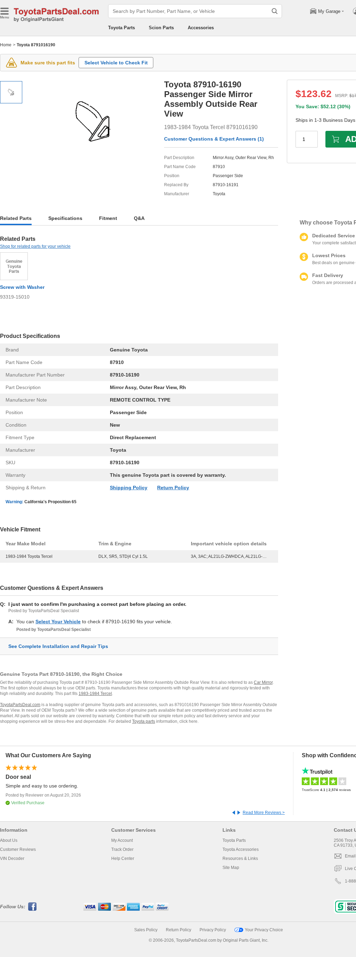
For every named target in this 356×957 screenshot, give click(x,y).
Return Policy (173, 487)
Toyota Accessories (240, 849)
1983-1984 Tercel (95, 693)
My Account (122, 840)
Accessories (201, 27)
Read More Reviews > (264, 812)
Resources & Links (240, 858)
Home (5, 44)
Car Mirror (263, 682)
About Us (8, 840)
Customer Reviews (18, 849)
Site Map (230, 867)
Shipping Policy (128, 487)
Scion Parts (161, 27)
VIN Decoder (12, 858)
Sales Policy (145, 929)
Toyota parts (143, 721)
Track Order (122, 849)
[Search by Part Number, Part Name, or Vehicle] (274, 11)
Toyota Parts (121, 27)
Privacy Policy (213, 929)
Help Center (122, 858)
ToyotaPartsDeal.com (20, 704)
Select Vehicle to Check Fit (116, 62)
